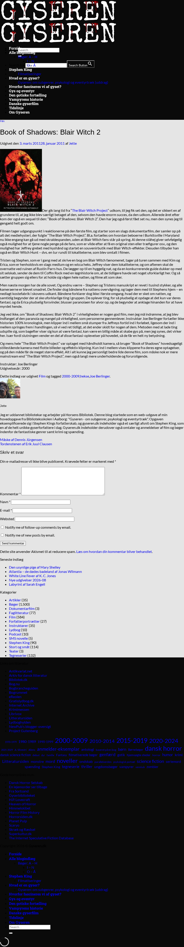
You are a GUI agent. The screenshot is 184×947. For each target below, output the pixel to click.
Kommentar (10, 494)
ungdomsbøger (106, 766)
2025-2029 (7, 749)
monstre (37, 761)
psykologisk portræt (124, 761)
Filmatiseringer (29, 74)
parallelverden (103, 762)
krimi (179, 755)
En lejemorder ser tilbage (28, 787)
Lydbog (14, 630)
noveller (67, 760)
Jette (73, 143)
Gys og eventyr (22, 90)
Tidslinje (16, 107)
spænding (32, 766)
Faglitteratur (19, 613)
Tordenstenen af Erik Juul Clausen (26, 444)
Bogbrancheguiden (23, 688)
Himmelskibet (20, 808)
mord (50, 761)
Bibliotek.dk (18, 679)
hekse (84, 376)
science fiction (150, 761)
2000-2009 (70, 376)
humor (167, 755)
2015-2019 (131, 740)
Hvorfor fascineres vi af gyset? (35, 86)
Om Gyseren (19, 112)
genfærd (107, 754)
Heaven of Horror (22, 804)
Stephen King (20, 69)
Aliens (31, 749)
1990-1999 (45, 742)
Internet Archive (21, 705)
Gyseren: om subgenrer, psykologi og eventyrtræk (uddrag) (63, 82)
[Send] (11, 933)
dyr (43, 755)
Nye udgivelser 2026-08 (27, 580)
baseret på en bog (106, 749)
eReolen (15, 696)
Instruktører (18, 625)
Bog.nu (14, 684)
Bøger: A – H (27, 57)
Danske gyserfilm (24, 103)
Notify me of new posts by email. (30, 535)
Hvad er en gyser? (24, 78)
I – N (30, 61)
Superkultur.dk (20, 833)
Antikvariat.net (20, 671)
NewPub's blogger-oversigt (30, 726)
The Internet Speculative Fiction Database (41, 838)
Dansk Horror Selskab (26, 782)
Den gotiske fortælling (27, 95)
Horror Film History (24, 812)
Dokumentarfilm (22, 608)
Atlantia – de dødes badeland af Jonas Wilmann (45, 571)
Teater (14, 651)
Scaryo (14, 825)
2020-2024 (163, 740)
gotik (121, 755)
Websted (7, 519)
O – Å (31, 65)
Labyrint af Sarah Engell (27, 584)
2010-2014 (102, 741)
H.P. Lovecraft (19, 799)
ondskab (86, 761)
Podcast (15, 634)
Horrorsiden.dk (21, 816)
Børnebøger (135, 749)
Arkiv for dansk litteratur (28, 675)
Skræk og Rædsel (22, 829)
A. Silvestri (21, 749)
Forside (15, 48)
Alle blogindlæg (22, 52)
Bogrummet (18, 692)
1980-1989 (27, 741)
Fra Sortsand (19, 791)
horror (156, 755)
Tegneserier (18, 655)
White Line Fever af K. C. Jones (32, 576)
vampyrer (126, 767)
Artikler (15, 600)
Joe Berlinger (100, 376)
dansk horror (163, 748)
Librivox (15, 713)
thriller (86, 766)
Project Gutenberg (23, 731)
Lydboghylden (20, 722)
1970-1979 (11, 741)
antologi (87, 749)
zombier (152, 767)
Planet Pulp (18, 821)
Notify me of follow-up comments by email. (38, 527)
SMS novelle (18, 638)
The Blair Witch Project (90, 210)
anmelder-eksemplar (58, 749)
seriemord (173, 761)
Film (2, 121)
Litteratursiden (20, 718)
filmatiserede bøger (83, 755)
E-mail (6, 510)
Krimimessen (19, 709)
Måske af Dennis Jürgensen (21, 439)
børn (122, 749)
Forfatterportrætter (24, 621)
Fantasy (61, 755)
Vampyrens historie (26, 99)
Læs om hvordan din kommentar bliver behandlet (114, 551)
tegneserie (70, 766)
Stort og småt (19, 647)
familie (50, 755)
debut (36, 755)
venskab (140, 767)
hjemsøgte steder (139, 755)
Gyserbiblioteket (22, 795)
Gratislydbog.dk (21, 701)
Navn (5, 502)
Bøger (13, 604)
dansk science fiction (15, 755)
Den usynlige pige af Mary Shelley (34, 567)
